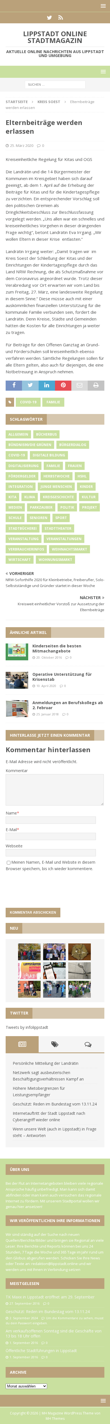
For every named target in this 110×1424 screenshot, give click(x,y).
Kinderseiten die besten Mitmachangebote (56, 648)
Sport (61, 517)
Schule (15, 517)
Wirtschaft (19, 559)
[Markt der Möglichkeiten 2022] (54, 951)
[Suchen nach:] (55, 84)
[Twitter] (49, 17)
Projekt (89, 507)
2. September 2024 (24, 1318)
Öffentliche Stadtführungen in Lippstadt (41, 1350)
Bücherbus (46, 434)
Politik (67, 507)
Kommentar (17, 770)
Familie (53, 402)
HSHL (82, 476)
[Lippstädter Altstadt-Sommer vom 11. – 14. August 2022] (29, 970)
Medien (15, 507)
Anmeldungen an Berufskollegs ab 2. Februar (67, 705)
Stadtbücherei (22, 528)
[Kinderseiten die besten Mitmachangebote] (17, 651)
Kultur (89, 497)
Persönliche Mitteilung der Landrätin (45, 1063)
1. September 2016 (24, 1343)
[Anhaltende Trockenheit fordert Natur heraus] (79, 989)
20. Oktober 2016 (49, 657)
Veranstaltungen (64, 538)
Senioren (38, 517)
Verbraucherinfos (26, 549)
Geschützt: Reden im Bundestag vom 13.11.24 (55, 1104)
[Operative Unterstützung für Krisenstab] (17, 680)
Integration (20, 486)
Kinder (86, 486)
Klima (29, 497)
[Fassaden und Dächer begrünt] (29, 989)
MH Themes (55, 1418)
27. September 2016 (24, 1303)
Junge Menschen (56, 486)
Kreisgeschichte (58, 497)
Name (11, 813)
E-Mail (11, 829)
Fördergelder (22, 476)
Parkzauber (41, 507)
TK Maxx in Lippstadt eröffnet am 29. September (50, 1297)
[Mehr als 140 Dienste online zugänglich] (54, 970)
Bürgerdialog (72, 444)
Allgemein (18, 434)
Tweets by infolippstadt (27, 1027)
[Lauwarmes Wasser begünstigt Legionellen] (79, 970)
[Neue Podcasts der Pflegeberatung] (54, 989)
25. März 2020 (21, 145)
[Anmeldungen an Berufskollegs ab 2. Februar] (17, 708)
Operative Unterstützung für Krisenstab (62, 677)
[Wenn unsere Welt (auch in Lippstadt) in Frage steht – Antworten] (29, 951)
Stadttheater (58, 528)
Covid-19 (28, 402)
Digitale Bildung (49, 455)
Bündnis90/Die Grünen (29, 444)
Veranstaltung (23, 538)
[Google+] (60, 17)
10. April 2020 (46, 686)
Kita (12, 497)
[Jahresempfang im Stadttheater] (79, 951)
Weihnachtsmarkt (69, 549)
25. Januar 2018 (47, 714)
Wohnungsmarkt (55, 559)
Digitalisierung (23, 465)
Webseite (14, 846)
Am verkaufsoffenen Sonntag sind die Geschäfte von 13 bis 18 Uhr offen (54, 1333)
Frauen (75, 465)
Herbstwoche (56, 476)
